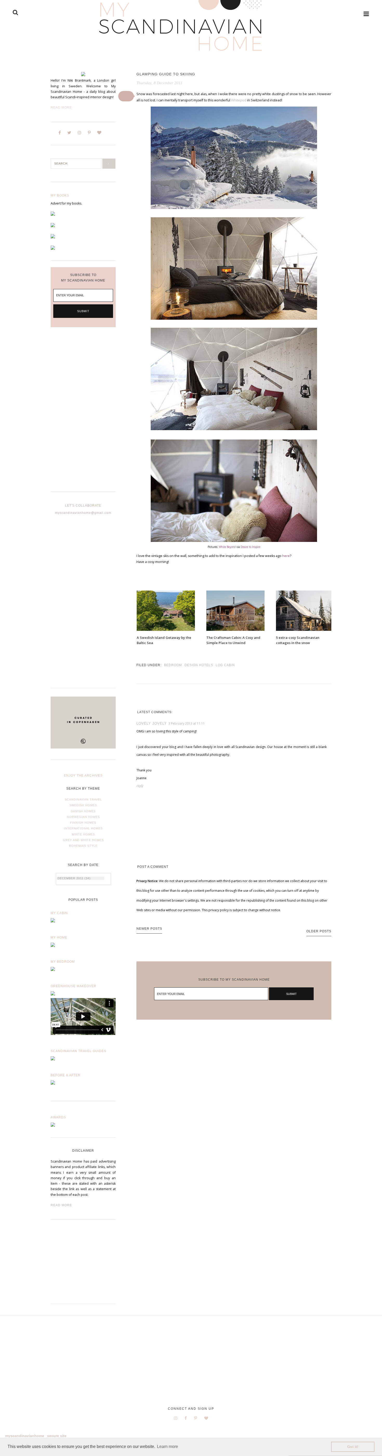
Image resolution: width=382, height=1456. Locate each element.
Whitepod (238, 100)
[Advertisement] (83, 413)
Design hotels (199, 665)
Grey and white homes (83, 840)
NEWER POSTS (149, 928)
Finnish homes (83, 822)
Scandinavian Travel (83, 799)
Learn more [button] (167, 1446)
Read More (61, 107)
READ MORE (61, 1205)
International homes (83, 828)
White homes (83, 834)
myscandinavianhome (24, 1436)
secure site (57, 1436)
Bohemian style (83, 845)
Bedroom (173, 665)
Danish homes (83, 811)
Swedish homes (83, 805)
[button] (126, 96)
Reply (139, 786)
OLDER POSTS (318, 931)
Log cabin (225, 665)
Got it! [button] (352, 1447)
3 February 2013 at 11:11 (186, 723)
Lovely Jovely (151, 723)
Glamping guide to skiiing (165, 74)
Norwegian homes (83, 816)
